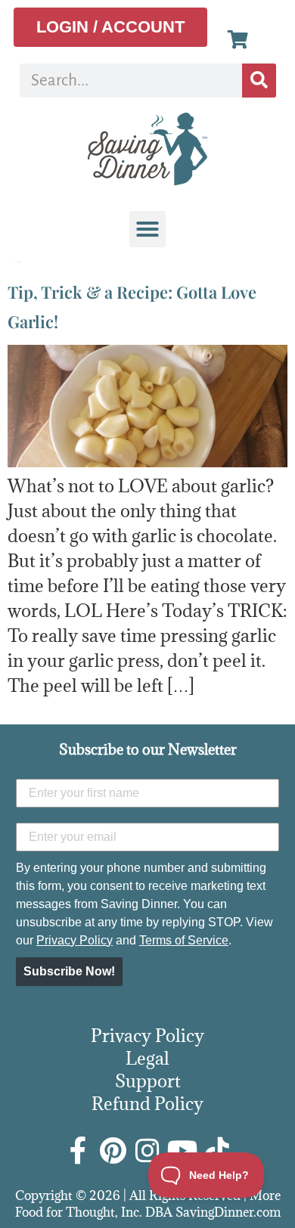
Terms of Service (183, 940)
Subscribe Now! (69, 971)
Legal (147, 1058)
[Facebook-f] (78, 1150)
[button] (147, 229)
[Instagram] (147, 1150)
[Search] (259, 81)
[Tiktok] (217, 1150)
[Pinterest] (112, 1150)
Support (148, 1080)
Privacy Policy (74, 940)
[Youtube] (182, 1150)
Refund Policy (147, 1103)
